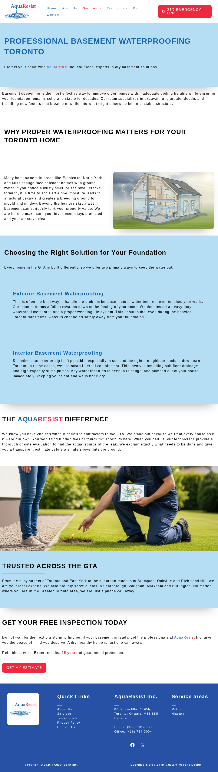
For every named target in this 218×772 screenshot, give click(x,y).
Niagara (178, 713)
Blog (137, 8)
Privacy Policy (68, 722)
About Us (64, 709)
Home (51, 8)
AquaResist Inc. (66, 764)
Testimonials (117, 8)
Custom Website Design (184, 764)
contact (53, 14)
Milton (177, 709)
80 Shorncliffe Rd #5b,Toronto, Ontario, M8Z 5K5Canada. (136, 713)
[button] (99, 8)
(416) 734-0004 (139, 731)
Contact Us (66, 727)
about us (69, 8)
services (90, 8)
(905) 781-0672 (140, 727)
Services (64, 713)
